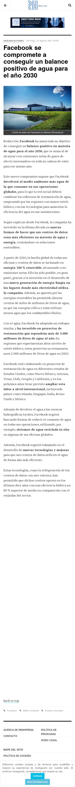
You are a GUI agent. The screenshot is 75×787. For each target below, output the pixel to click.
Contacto (10, 736)
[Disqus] (37, 552)
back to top (11, 700)
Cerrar (37, 776)
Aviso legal (49, 740)
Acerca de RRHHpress (18, 730)
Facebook (12, 710)
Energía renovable (53, 710)
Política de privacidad (49, 732)
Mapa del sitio (13, 749)
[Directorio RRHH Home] (37, 22)
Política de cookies (17, 755)
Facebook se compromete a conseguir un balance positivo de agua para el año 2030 (35, 61)
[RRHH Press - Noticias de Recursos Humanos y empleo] (37, 5)
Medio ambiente (31, 710)
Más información (37, 782)
